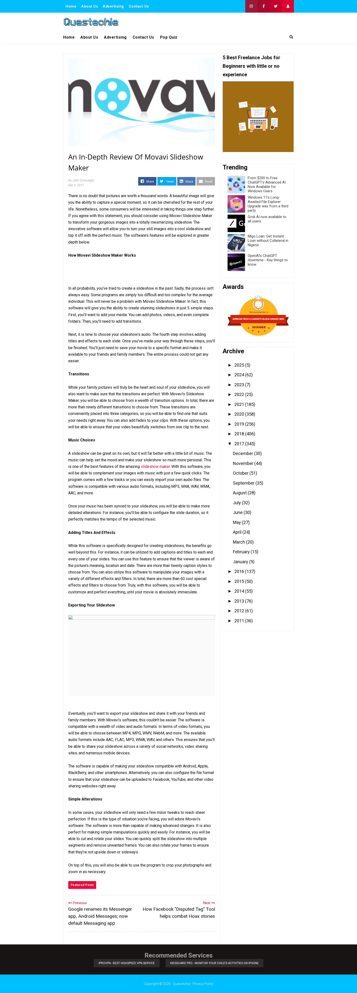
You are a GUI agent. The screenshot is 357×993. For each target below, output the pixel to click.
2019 (239, 424)
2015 (239, 581)
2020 (239, 414)
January (241, 561)
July (237, 502)
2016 (239, 571)
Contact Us (139, 6)
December (243, 453)
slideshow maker (155, 466)
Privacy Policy (203, 984)
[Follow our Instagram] (251, 6)
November (243, 463)
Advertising (113, 6)
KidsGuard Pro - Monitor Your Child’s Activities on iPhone (214, 963)
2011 (239, 620)
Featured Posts (82, 885)
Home (71, 6)
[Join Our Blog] (288, 6)
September (244, 483)
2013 (239, 601)
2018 (239, 433)
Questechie (181, 984)
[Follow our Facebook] (263, 6)
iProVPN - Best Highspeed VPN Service (127, 963)
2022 (239, 394)
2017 (239, 443)
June (238, 512)
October (241, 473)
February (242, 551)
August (240, 492)
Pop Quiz (169, 37)
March (239, 542)
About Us (89, 6)
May (237, 522)
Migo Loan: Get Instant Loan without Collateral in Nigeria (268, 240)
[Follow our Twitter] (276, 6)
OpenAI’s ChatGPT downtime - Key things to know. (268, 260)
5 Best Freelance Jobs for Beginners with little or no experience (251, 66)
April (237, 532)
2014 (239, 591)
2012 (239, 610)
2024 (239, 374)
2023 (239, 384)
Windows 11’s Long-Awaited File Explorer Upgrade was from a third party (268, 204)
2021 (239, 404)
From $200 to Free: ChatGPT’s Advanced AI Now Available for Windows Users (267, 184)
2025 (239, 365)
